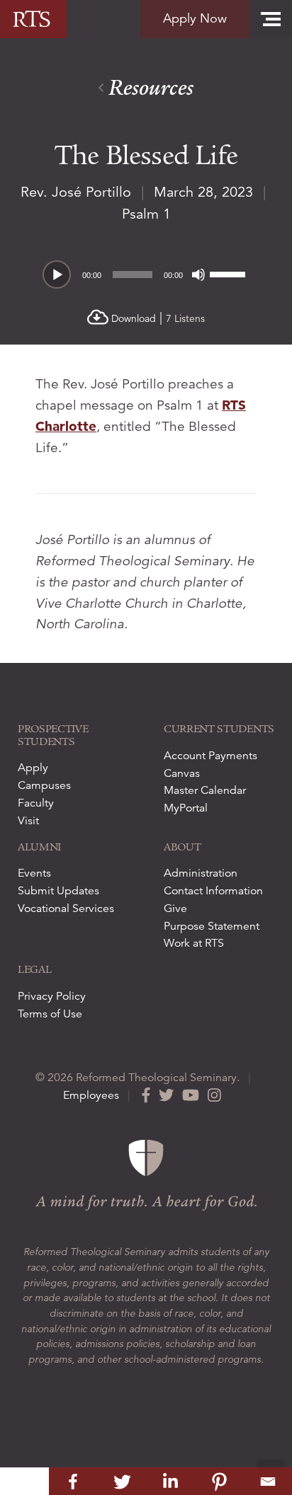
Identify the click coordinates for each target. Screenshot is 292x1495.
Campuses (44, 785)
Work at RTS (194, 943)
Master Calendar (205, 790)
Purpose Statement (211, 926)
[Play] (57, 275)
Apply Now (195, 18)
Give (175, 908)
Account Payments (210, 756)
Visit (28, 821)
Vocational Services (66, 908)
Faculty (36, 803)
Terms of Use (50, 1014)
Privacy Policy (52, 996)
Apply (33, 768)
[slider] (229, 273)
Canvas (182, 773)
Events (34, 873)
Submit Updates (58, 891)
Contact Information (213, 891)
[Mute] (198, 274)
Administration (200, 873)
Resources (148, 88)
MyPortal (186, 808)
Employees (91, 1095)
